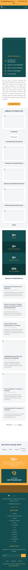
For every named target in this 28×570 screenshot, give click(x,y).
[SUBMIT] (23, 555)
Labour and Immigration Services (14, 183)
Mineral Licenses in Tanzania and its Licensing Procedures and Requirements (13, 306)
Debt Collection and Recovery (14, 205)
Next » (20, 425)
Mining (14, 225)
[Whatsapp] (17, 507)
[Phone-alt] (14, 507)
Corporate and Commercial (14, 141)
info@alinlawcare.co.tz (8, 1)
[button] (26, 7)
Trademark (14, 131)
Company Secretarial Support (14, 163)
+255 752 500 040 (14, 480)
